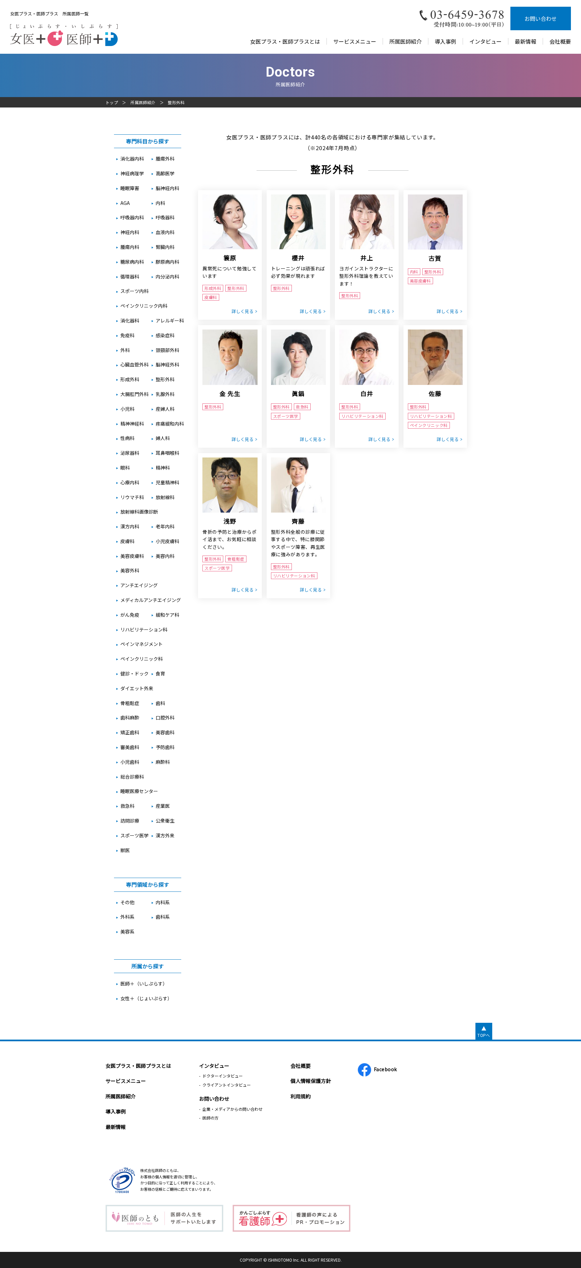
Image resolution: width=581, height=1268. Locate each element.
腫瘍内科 (129, 247)
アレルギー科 (170, 320)
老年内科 (165, 526)
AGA (125, 203)
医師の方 (210, 1118)
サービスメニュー (354, 41)
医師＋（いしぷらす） (143, 983)
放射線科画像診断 (139, 511)
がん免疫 (129, 614)
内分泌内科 (167, 276)
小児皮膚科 (167, 541)
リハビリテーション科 (143, 629)
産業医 (163, 805)
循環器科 (129, 276)
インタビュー (485, 41)
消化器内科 (132, 158)
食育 (160, 673)
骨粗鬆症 (129, 703)
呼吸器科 (165, 217)
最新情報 (525, 41)
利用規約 (300, 1096)
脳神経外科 (167, 364)
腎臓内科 (165, 247)
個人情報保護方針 (310, 1080)
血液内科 (165, 232)
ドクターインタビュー (222, 1076)
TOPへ (483, 1035)
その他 (127, 902)
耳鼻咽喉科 (167, 452)
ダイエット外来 (136, 688)
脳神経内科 (167, 188)
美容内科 (165, 556)
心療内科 (129, 482)
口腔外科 (165, 717)
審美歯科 (129, 747)
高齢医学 (165, 173)
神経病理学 (132, 173)
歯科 (160, 703)
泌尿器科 (129, 452)
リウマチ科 (132, 497)
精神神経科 (132, 423)
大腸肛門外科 (134, 394)
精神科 (163, 467)
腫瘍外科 (165, 158)
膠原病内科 (167, 261)
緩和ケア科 (167, 614)
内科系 (163, 902)
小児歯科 (129, 761)
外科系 (127, 916)
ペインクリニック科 (141, 658)
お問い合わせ (541, 18)
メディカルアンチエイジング (150, 600)
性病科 (127, 438)
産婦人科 (165, 408)
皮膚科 (127, 541)
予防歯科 (165, 747)
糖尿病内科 (132, 261)
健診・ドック (134, 673)
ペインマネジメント (141, 644)
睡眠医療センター (139, 791)
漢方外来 (165, 835)
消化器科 (129, 320)
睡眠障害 (129, 188)
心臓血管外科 (134, 364)
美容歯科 (165, 732)
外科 (125, 350)
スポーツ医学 (134, 835)
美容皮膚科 (132, 556)
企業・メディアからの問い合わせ (232, 1109)
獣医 (125, 850)
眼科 (125, 467)
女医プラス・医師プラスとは (285, 41)
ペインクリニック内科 (143, 305)
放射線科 (165, 497)
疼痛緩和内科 (170, 423)
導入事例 (445, 41)
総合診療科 (132, 776)
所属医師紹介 (405, 41)
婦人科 (163, 438)
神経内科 (129, 232)
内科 (160, 203)
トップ (112, 102)
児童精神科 (167, 482)
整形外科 (165, 379)
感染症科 (165, 335)
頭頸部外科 (167, 350)
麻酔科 (163, 761)
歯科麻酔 (129, 717)
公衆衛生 (165, 820)
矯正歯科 (129, 732)
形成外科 (129, 379)
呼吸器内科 (132, 217)
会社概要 (560, 41)
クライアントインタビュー (226, 1085)
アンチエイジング (139, 585)
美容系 (127, 931)
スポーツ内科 (134, 291)
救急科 (127, 805)
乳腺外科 (165, 394)
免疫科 (127, 335)
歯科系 (163, 916)
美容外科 (129, 570)
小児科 (127, 408)
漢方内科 (129, 526)
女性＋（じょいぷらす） (146, 998)
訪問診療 (129, 820)
